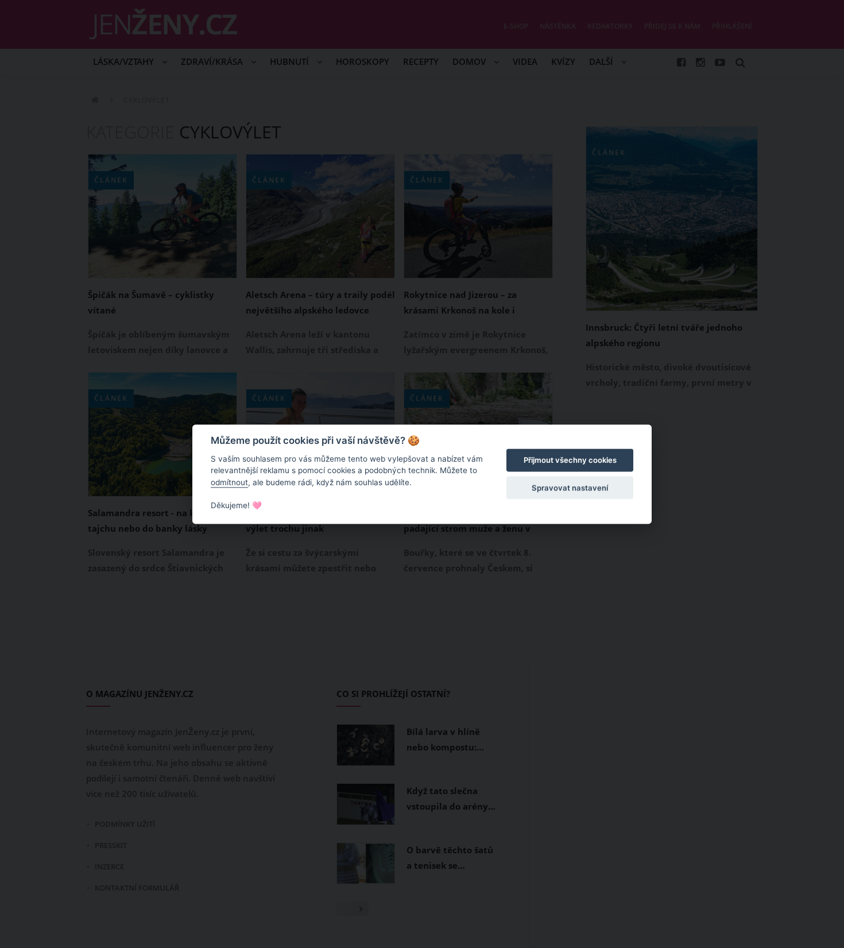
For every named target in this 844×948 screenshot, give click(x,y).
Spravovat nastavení (570, 488)
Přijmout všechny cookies (570, 460)
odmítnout (229, 482)
